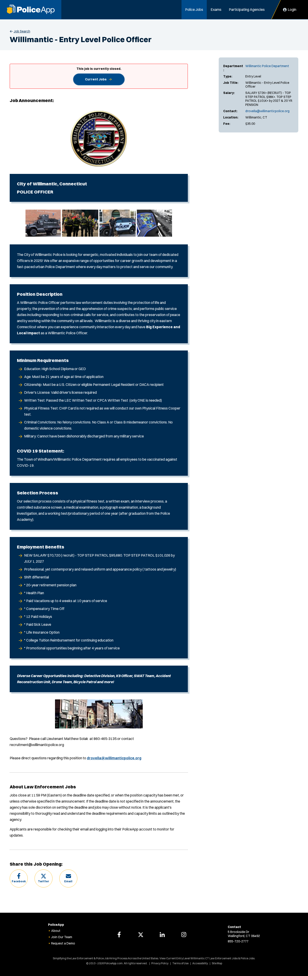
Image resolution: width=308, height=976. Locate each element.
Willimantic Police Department (267, 66)
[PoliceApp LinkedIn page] (162, 934)
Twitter (43, 881)
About (55, 931)
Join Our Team (61, 937)
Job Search (22, 31)
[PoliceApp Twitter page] (141, 934)
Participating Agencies (247, 9)
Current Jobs (96, 79)
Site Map (217, 963)
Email (68, 881)
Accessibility (200, 963)
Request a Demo (63, 943)
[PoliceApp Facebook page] (119, 934)
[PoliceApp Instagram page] (184, 934)
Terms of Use (180, 963)
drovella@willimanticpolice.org (267, 111)
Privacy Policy (159, 963)
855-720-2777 (238, 941)
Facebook (19, 881)
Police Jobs (194, 9)
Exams (216, 9)
